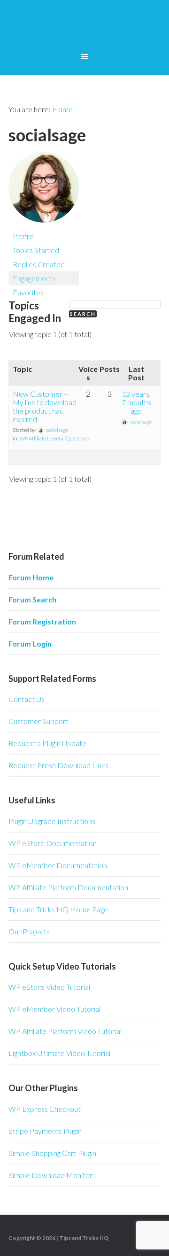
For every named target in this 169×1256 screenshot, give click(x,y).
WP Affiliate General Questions (54, 438)
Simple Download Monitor (50, 1175)
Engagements (34, 278)
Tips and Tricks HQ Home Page (58, 909)
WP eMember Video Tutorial (54, 1008)
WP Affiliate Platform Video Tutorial (65, 1030)
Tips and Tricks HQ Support (84, 28)
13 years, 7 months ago (136, 402)
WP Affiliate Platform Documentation (68, 887)
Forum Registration (42, 621)
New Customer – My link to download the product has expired (45, 406)
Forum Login (30, 643)
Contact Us (26, 698)
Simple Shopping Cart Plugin (52, 1152)
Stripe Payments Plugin (45, 1130)
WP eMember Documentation (57, 865)
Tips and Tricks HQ (83, 1237)
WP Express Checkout (44, 1108)
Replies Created (39, 264)
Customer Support (38, 721)
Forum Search (32, 599)
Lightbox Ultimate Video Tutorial (59, 1052)
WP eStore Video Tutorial (49, 986)
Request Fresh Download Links (58, 765)
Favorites (28, 292)
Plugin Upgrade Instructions (51, 821)
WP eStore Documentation (52, 843)
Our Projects (29, 931)
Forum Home (31, 577)
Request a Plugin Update (47, 743)
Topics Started (36, 250)
